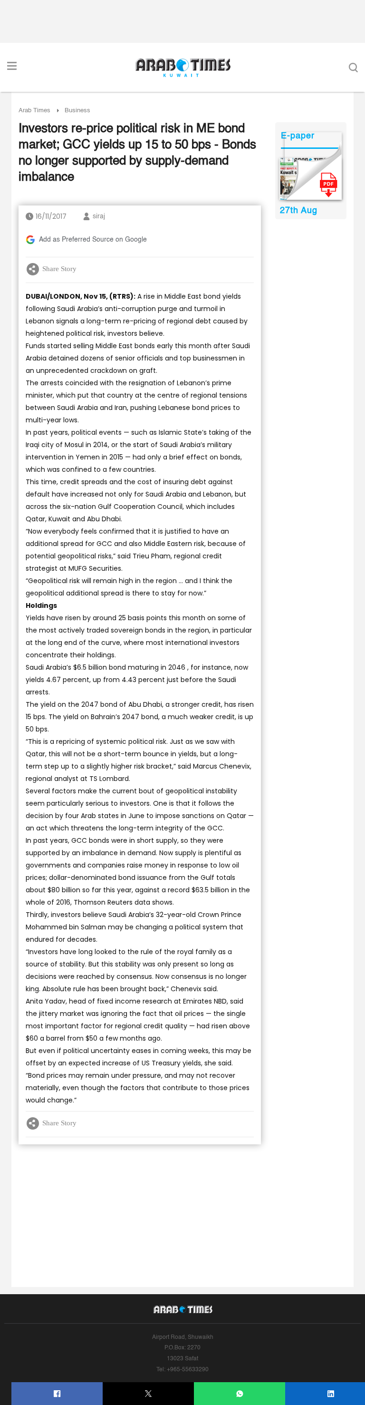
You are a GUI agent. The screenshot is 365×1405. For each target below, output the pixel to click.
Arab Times (34, 110)
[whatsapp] (239, 1393)
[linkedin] (331, 1393)
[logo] (182, 67)
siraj (99, 216)
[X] (148, 1393)
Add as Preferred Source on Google (93, 239)
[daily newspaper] (310, 179)
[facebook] (57, 1393)
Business (77, 110)
